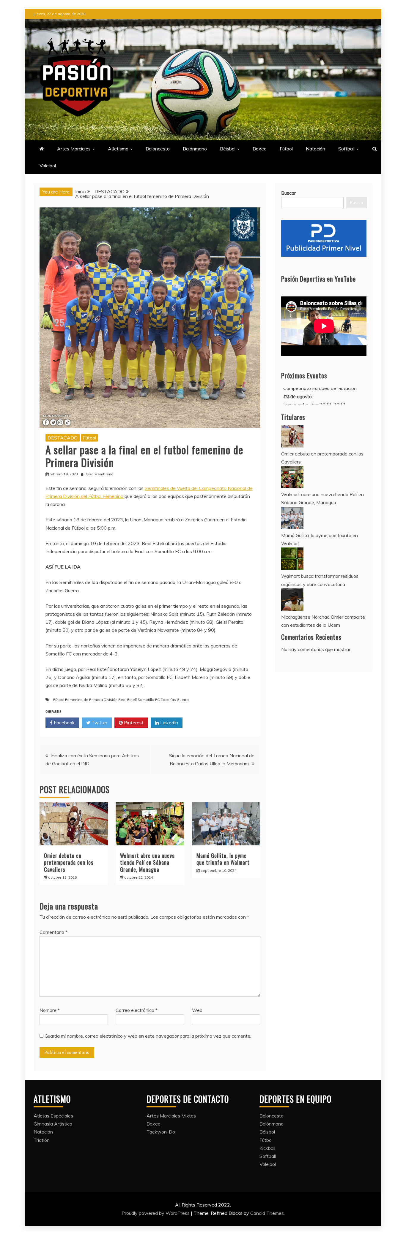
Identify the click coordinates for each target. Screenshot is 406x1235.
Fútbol (286, 149)
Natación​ (315, 149)
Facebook (64, 723)
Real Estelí (127, 699)
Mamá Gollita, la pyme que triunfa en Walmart (223, 859)
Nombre (50, 1010)
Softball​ (346, 149)
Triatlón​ (42, 1140)
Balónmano (195, 149)
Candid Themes (267, 1213)
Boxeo (260, 149)
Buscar (288, 193)
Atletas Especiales (53, 1116)
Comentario (53, 932)
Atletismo (118, 149)
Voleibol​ (48, 166)
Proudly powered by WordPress (156, 1213)
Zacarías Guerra (174, 699)
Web (197, 1010)
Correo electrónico (137, 1010)
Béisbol (227, 149)
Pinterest (133, 723)
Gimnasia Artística (53, 1124)
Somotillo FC (149, 699)
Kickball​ (267, 1148)
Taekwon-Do (161, 1132)
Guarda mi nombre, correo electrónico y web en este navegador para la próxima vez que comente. (148, 1036)
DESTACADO (63, 438)
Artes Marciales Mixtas (171, 1116)
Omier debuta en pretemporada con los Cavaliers (68, 862)
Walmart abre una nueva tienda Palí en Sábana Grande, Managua (147, 862)
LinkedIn (168, 723)
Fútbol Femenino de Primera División (85, 699)
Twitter (98, 723)
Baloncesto (158, 149)
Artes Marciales (74, 149)
